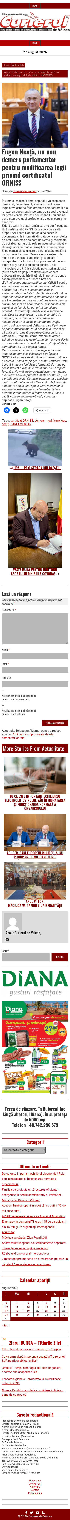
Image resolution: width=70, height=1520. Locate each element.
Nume (6, 650)
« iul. (5, 1325)
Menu (35, 5)
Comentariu (9, 610)
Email (5, 664)
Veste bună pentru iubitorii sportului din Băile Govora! (34, 571)
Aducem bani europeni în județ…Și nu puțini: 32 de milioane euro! (35, 854)
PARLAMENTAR (20, 424)
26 (28, 1314)
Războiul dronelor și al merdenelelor (26, 1253)
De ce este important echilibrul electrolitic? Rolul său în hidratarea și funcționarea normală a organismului (35, 802)
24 (6, 1314)
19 (28, 1310)
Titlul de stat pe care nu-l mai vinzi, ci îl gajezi (31, 1349)
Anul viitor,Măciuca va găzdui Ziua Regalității (35, 903)
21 (46, 1310)
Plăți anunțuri (35, 1493)
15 (55, 1306)
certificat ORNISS (21, 420)
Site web (6, 678)
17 (6, 1310)
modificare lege (56, 420)
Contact (35, 1489)
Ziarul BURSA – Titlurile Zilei (35, 1342)
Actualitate (18, 65)
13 (37, 1306)
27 (37, 1314)
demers (40, 420)
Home (6, 65)
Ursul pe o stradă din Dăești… (37, 467)
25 (16, 1314)
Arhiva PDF (35, 1483)
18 (16, 1310)
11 (16, 1306)
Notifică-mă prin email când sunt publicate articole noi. (19, 712)
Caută (5, 951)
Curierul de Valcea (24, 191)
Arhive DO (35, 1486)
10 (6, 1306)
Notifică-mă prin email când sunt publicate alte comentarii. (19, 697)
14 (46, 1306)
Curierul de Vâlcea (40, 1516)
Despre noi (35, 1480)
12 (28, 1306)
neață (5, 424)
